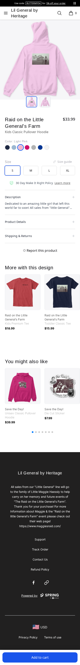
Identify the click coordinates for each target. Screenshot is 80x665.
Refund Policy (40, 569)
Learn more (62, 183)
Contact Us (40, 559)
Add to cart (40, 657)
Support (40, 539)
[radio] (12, 170)
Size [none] (8, 162)
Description (13, 197)
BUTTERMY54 (33, 3)
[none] (62, 162)
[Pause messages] (74, 3)
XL (67, 170)
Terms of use (52, 637)
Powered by (29, 595)
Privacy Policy (28, 637)
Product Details (15, 222)
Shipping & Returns (18, 236)
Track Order (40, 549)
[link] (22, 292)
